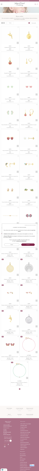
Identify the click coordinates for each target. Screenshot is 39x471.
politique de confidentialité (21, 241)
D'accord (28, 244)
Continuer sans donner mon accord (30, 225)
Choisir (11, 244)
